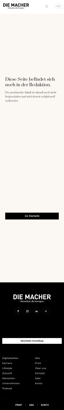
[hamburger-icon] (58, 6)
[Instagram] (27, 311)
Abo (31, 405)
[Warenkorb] (47, 6)
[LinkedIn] (36, 311)
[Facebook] (18, 311)
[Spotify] (45, 311)
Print (18, 405)
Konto (45, 405)
